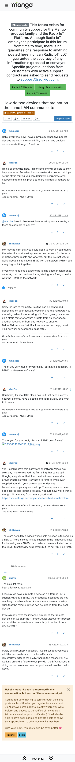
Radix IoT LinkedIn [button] (37, 93)
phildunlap (14, 243)
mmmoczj (14, 131)
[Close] (69, 689)
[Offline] (5, 162)
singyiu (12, 578)
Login (22, 735)
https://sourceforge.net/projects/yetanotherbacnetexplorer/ (36, 498)
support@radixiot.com (39, 79)
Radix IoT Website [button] (22, 87)
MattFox (13, 162)
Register (11, 735)
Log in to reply (63, 118)
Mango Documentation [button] (50, 87)
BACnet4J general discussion (20, 113)
